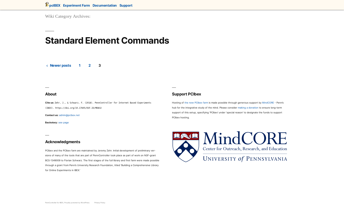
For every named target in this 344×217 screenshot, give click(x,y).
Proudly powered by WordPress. (77, 203)
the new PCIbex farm (196, 102)
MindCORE (268, 102)
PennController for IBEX (54, 203)
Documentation (105, 5)
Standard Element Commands (107, 40)
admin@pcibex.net (69, 115)
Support (126, 5)
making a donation (248, 107)
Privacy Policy (99, 203)
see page (63, 122)
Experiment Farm (76, 5)
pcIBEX (54, 5)
